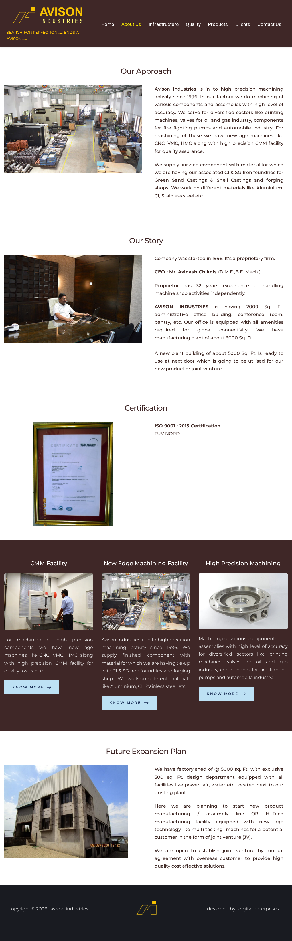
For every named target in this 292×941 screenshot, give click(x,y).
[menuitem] (107, 24)
